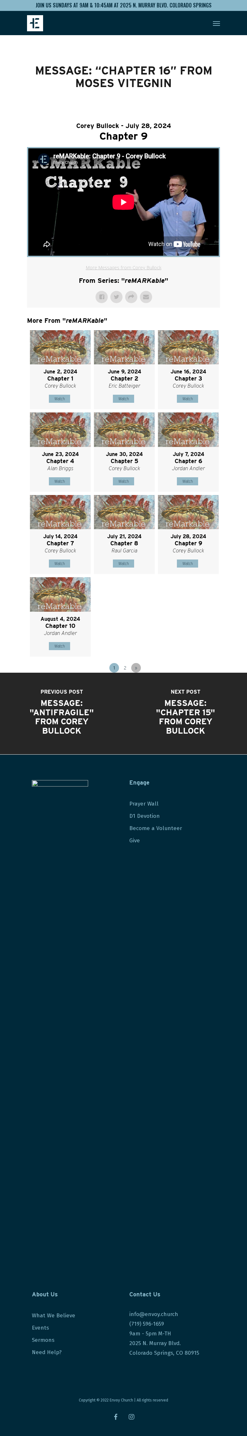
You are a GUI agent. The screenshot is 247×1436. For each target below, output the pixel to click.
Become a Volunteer (155, 828)
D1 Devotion (144, 816)
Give (134, 840)
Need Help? (47, 1352)
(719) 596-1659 (147, 1324)
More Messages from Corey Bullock (123, 268)
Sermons (43, 1340)
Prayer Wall (144, 803)
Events (40, 1327)
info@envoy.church (153, 1314)
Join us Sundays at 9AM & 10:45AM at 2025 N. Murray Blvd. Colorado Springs (124, 5)
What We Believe (53, 1315)
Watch (59, 398)
